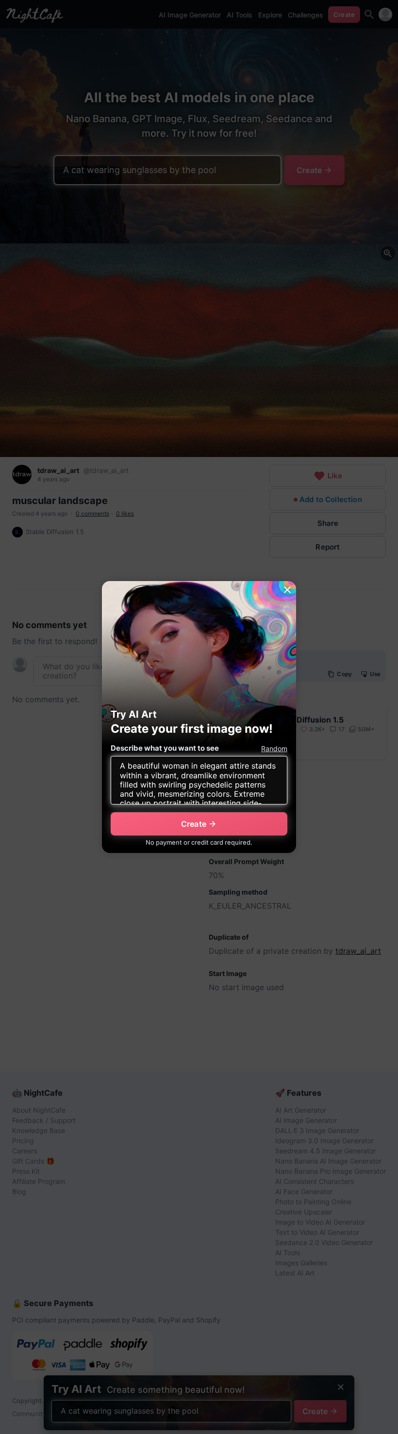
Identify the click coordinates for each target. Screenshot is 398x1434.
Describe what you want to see (165, 748)
